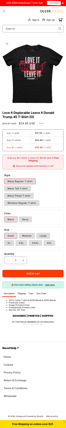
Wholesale (10, 396)
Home (7, 356)
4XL (49, 243)
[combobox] (33, 28)
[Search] (59, 28)
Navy (25, 219)
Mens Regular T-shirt (20, 181)
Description (9, 293)
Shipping (22, 293)
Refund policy (52, 416)
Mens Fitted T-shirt (19, 195)
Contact (8, 364)
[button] (4, 11)
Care (31, 293)
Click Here (52, 3)
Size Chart (41, 293)
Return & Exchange (15, 380)
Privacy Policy (12, 372)
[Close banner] (63, 3)
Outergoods (21, 416)
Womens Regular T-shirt (22, 203)
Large (43, 235)
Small (11, 235)
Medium (27, 235)
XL (9, 243)
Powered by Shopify (34, 416)
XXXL (35, 243)
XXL (21, 243)
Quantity (9, 253)
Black (11, 219)
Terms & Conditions (15, 388)
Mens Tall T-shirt (18, 188)
